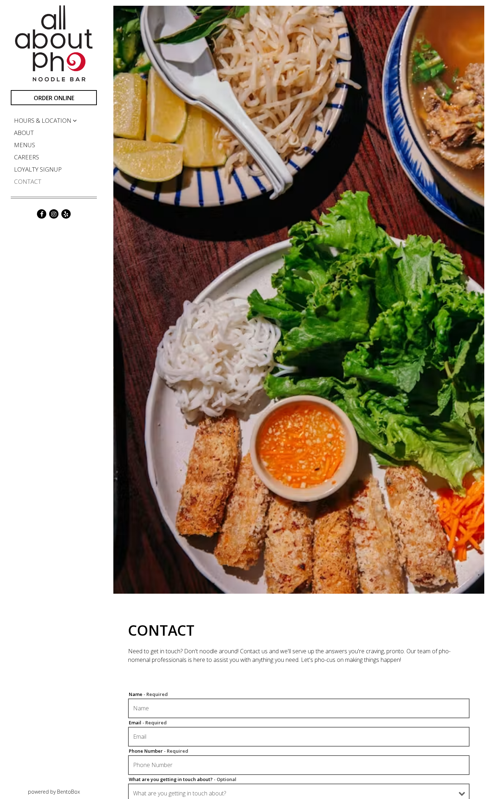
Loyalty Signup (38, 169)
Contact (27, 181)
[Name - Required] (299, 708)
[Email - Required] (299, 737)
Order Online (54, 98)
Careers (26, 157)
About (24, 133)
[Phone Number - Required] (299, 765)
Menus (24, 145)
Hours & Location (42, 120)
